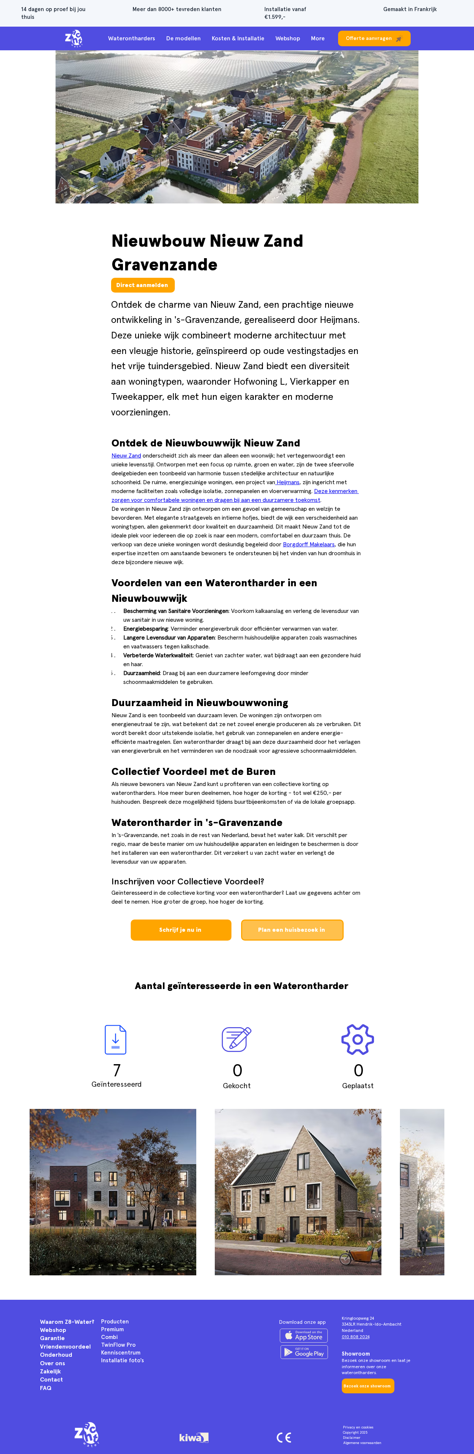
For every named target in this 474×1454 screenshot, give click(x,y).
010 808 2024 (356, 1337)
